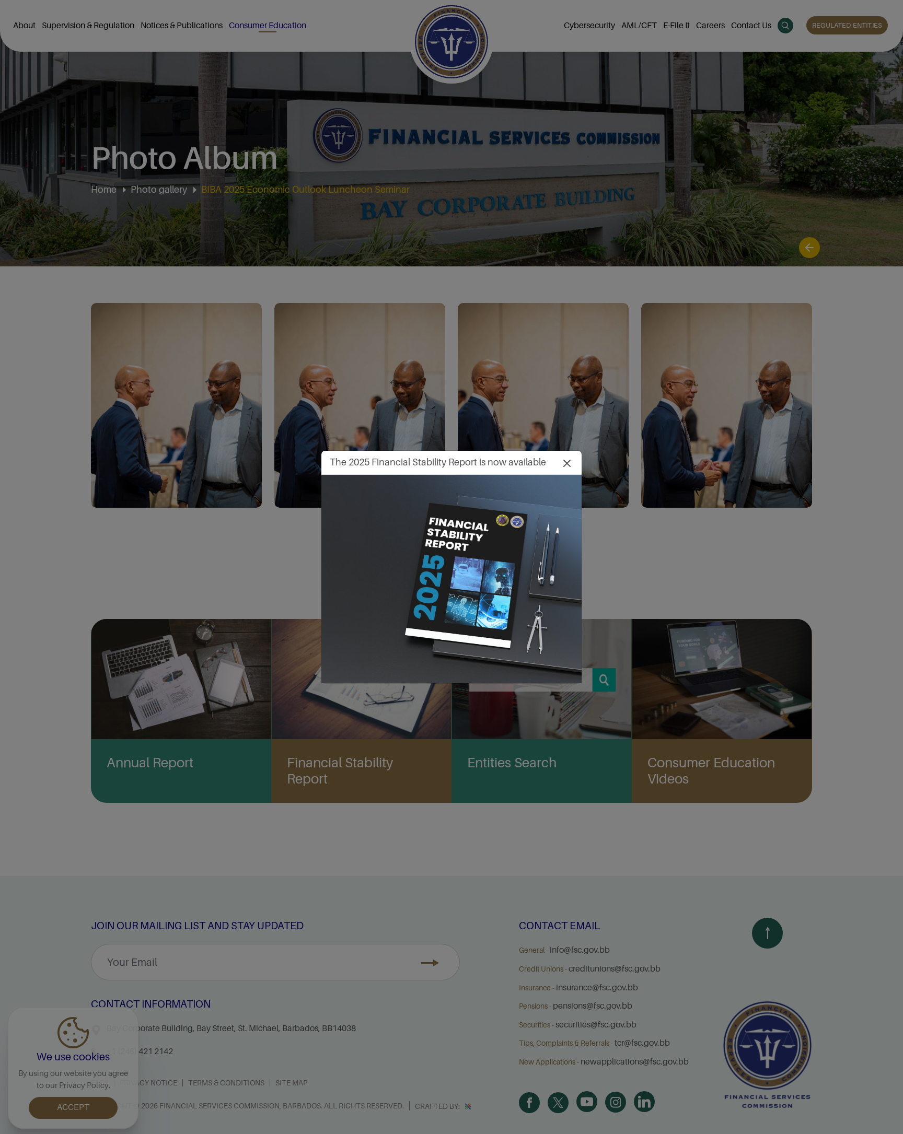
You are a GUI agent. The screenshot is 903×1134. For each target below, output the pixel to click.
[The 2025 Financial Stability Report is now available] (451, 579)
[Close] (567, 462)
